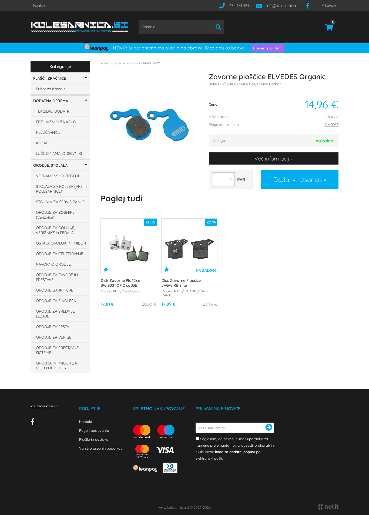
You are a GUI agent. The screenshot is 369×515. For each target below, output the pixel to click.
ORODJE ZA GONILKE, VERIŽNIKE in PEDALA (55, 230)
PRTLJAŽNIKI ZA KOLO (56, 121)
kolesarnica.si (111, 63)
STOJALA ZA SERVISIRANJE (60, 201)
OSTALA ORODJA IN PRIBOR (61, 243)
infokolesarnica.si (282, 5)
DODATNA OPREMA (50, 100)
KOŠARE (43, 143)
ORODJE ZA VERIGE (53, 337)
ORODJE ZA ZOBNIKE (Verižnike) (55, 215)
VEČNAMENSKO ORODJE (58, 175)
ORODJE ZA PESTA (52, 326)
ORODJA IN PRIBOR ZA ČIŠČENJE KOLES (56, 365)
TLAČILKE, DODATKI (53, 111)
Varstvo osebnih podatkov (100, 448)
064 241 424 (239, 5)
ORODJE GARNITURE (54, 290)
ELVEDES (331, 124)
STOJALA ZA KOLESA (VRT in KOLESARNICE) (61, 189)
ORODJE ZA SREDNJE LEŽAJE (55, 314)
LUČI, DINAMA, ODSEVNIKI (59, 153)
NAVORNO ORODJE (53, 264)
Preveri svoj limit (268, 48)
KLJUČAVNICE (48, 132)
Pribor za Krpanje (51, 88)
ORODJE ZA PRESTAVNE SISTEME (57, 350)
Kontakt (40, 5)
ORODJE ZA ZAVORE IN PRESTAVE (57, 277)
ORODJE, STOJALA (50, 165)
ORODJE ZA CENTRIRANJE (59, 253)
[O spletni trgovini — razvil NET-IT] (328, 507)
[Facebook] (309, 5)
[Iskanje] (218, 27)
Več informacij (271, 158)
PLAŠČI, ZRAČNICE (49, 78)
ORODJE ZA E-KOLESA (56, 300)
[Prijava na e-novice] (269, 428)
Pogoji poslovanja (94, 430)
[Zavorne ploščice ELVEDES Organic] (149, 124)
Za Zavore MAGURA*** (143, 63)
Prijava (328, 5)
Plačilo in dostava (93, 439)
